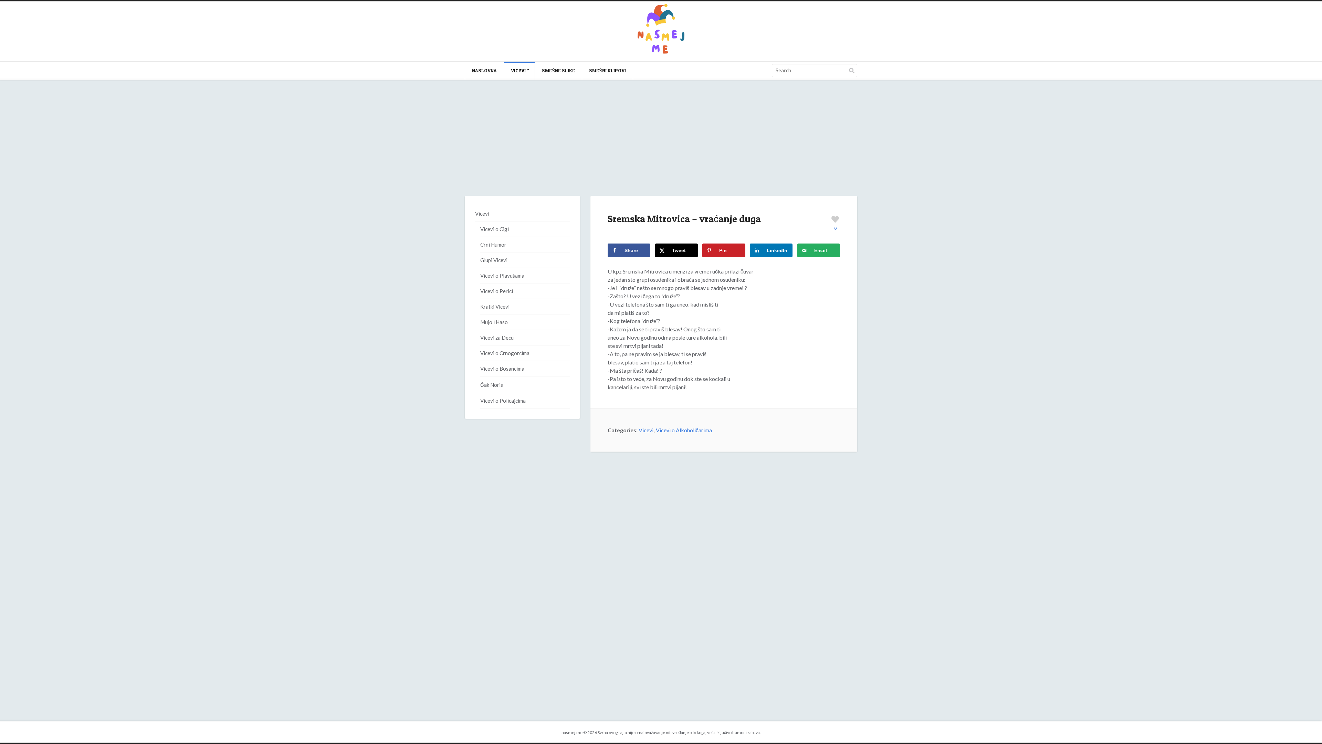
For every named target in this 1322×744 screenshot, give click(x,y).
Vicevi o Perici (496, 291)
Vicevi (518, 70)
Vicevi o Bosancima (502, 368)
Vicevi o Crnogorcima (504, 353)
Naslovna (484, 70)
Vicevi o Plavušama (502, 275)
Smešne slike (558, 70)
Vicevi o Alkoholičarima (684, 430)
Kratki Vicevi (495, 306)
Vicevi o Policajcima (503, 400)
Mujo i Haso (494, 322)
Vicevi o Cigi (494, 229)
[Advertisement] (661, 144)
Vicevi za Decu (497, 337)
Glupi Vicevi (493, 260)
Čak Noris (491, 385)
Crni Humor (493, 244)
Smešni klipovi (607, 70)
